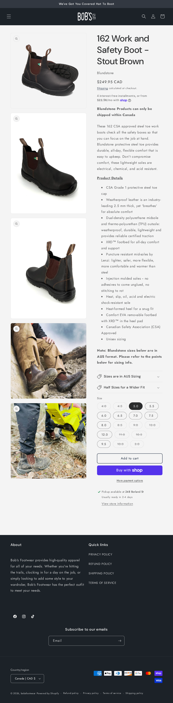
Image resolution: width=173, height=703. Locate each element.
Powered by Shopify (48, 693)
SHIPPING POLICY (101, 573)
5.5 (151, 406)
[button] (9, 16)
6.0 (103, 416)
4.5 (122, 407)
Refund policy (71, 693)
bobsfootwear (28, 693)
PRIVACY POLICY (100, 554)
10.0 (122, 445)
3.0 (139, 445)
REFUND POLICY (100, 564)
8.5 (122, 426)
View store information (117, 504)
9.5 (103, 444)
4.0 (106, 407)
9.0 (137, 426)
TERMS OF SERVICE (102, 583)
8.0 (103, 425)
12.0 (104, 434)
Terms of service (112, 693)
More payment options (130, 480)
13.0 (154, 426)
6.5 (120, 416)
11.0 (124, 435)
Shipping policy (134, 693)
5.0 (135, 406)
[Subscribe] (119, 641)
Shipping (102, 88)
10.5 (141, 435)
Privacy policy (91, 693)
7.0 (135, 416)
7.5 (151, 416)
